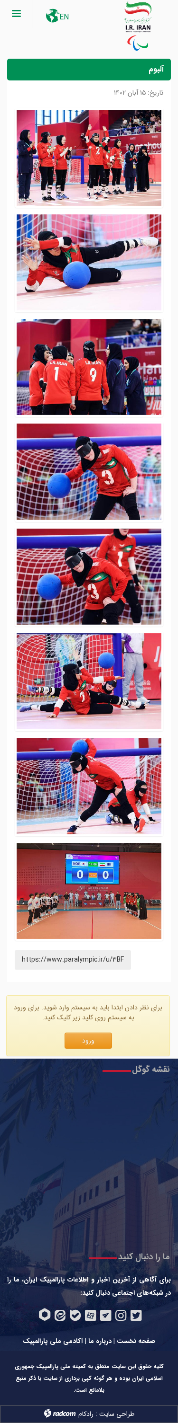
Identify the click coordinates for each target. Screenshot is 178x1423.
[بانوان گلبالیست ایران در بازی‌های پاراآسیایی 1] (89, 891)
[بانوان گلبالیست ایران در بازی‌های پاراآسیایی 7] (89, 262)
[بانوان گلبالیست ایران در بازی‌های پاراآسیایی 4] (89, 577)
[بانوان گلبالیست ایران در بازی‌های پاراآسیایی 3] (89, 681)
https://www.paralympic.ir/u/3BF (73, 960)
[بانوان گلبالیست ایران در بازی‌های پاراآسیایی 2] (89, 786)
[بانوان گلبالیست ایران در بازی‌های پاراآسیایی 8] (89, 158)
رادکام (86, 1414)
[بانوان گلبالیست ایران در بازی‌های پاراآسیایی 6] (89, 367)
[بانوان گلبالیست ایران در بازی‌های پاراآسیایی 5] (89, 471)
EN (64, 17)
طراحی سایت (116, 1414)
